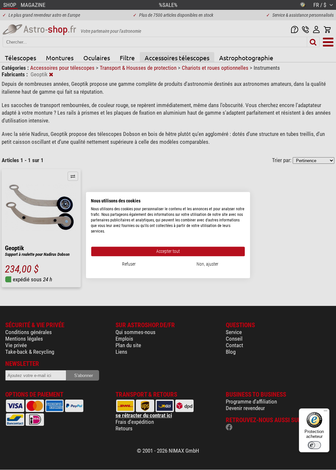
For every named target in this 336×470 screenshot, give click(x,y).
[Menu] (325, 412)
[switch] (314, 445)
